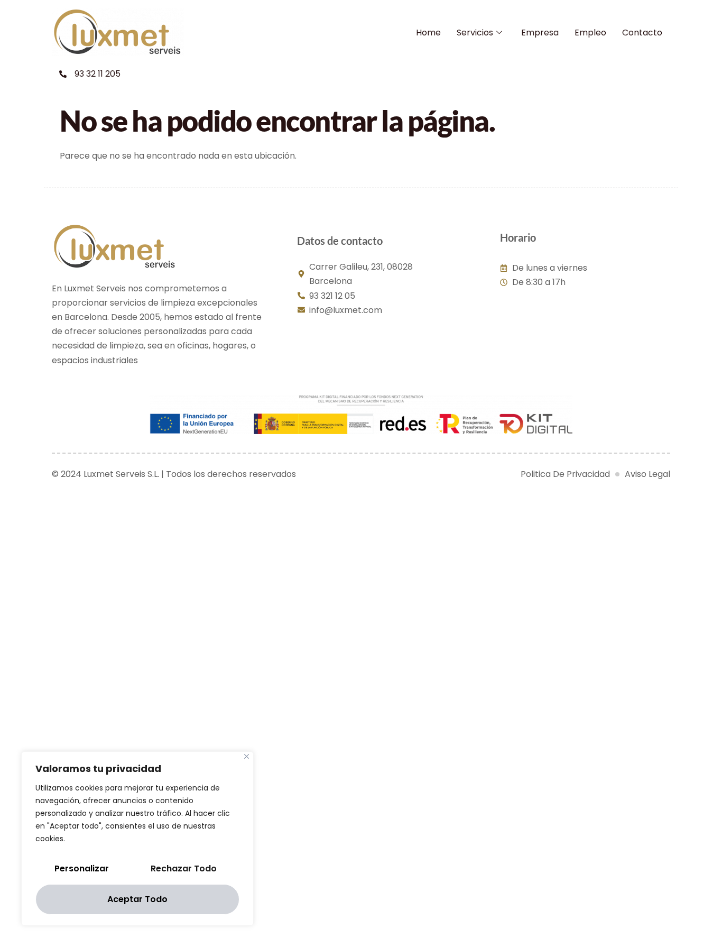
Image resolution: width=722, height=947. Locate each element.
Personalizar (81, 868)
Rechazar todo (184, 868)
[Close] (246, 756)
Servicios (475, 32)
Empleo (590, 32)
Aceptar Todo (137, 899)
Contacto (642, 32)
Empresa (540, 32)
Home (428, 32)
